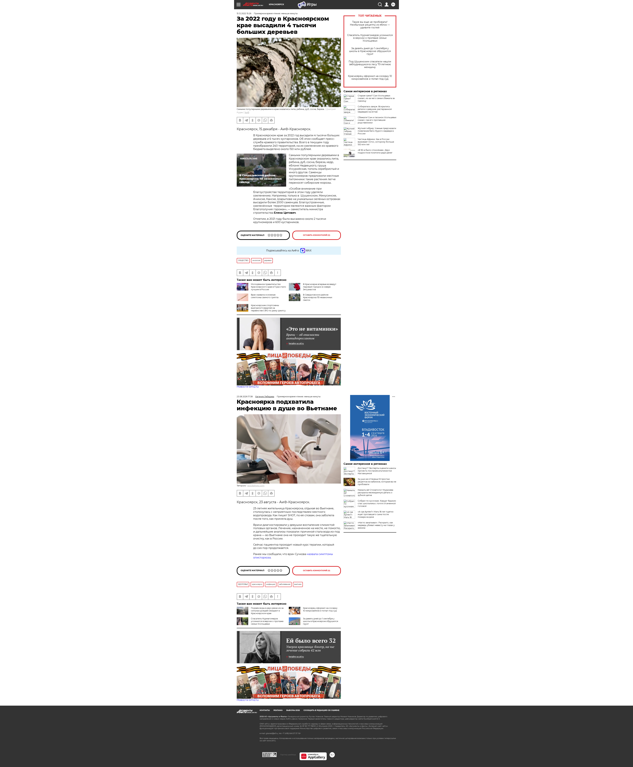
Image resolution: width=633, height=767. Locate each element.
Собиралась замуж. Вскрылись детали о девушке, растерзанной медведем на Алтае (375, 109)
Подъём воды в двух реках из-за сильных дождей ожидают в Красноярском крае (267, 611)
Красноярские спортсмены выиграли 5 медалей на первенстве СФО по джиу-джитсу (268, 308)
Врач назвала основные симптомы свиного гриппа (264, 296)
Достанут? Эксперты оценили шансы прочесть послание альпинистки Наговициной (377, 471)
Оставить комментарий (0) (316, 235)
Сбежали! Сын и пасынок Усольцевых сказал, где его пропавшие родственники (377, 120)
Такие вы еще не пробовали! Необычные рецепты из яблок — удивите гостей (370, 25)
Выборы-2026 (293, 710)
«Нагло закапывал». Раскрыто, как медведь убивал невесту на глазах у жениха (376, 525)
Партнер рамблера (288, 755)
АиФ (247, 112)
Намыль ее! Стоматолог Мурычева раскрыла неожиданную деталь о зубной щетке (375, 492)
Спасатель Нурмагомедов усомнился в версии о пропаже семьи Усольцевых (370, 38)
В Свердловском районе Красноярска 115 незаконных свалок (317, 297)
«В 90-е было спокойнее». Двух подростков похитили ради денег (375, 151)
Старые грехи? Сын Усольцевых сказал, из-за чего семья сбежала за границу (376, 98)
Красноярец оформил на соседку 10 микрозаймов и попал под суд (370, 77)
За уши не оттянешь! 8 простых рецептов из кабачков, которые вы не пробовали (377, 482)
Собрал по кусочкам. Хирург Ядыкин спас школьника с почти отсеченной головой (377, 503)
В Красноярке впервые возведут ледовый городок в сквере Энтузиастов (319, 287)
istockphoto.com (255, 485)
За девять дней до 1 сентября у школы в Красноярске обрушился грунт (370, 51)
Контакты (265, 710)
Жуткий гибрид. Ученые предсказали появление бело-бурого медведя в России (377, 131)
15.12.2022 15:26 (244, 13)
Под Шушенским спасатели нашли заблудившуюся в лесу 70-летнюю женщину (370, 64)
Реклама (278, 710)
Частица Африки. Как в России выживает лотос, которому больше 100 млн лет (376, 142)
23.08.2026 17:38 (245, 396)
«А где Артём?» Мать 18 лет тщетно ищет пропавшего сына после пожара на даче (375, 514)
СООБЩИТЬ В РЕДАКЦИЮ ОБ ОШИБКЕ (321, 710)
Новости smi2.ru (248, 386)
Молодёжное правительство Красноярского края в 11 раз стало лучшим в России (268, 287)
